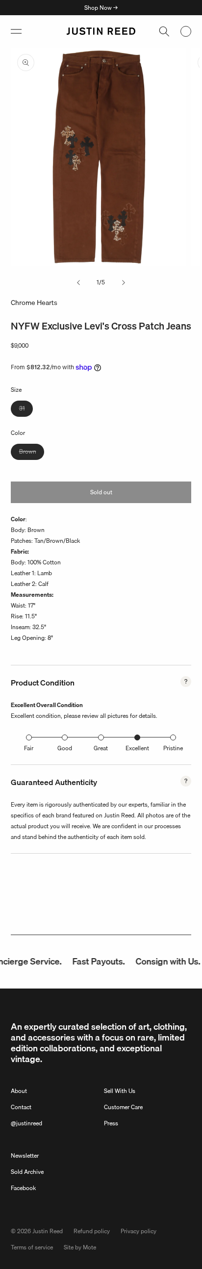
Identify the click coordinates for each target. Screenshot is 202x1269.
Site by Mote (80, 1247)
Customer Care (123, 1107)
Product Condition (43, 682)
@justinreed (26, 1123)
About (19, 1090)
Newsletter (25, 1155)
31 (26, 410)
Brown (31, 453)
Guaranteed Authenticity (54, 782)
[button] (16, 31)
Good (64, 748)
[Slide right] (123, 282)
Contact (21, 1107)
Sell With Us (119, 1090)
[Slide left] (78, 282)
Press (111, 1123)
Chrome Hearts (34, 302)
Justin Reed (47, 1231)
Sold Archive (27, 1171)
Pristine (173, 748)
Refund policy (92, 1231)
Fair (28, 748)
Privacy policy (138, 1231)
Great (101, 748)
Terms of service (32, 1247)
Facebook (23, 1188)
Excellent (137, 748)
